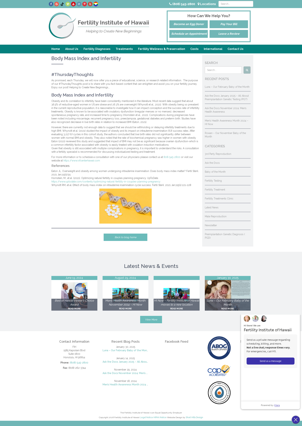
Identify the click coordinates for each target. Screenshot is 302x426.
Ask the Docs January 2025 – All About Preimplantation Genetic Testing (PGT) (126, 361)
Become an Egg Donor (189, 24)
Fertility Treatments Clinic (219, 198)
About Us (71, 49)
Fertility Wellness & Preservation (161, 49)
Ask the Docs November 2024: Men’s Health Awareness (126, 373)
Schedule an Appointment (189, 33)
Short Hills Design (194, 417)
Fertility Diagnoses (97, 49)
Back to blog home (125, 237)
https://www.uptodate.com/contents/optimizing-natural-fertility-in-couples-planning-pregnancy (105, 181)
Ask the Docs (212, 162)
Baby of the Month (215, 171)
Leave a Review (228, 33)
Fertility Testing (213, 180)
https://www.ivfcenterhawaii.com (81, 160)
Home (55, 49)
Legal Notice (146, 417)
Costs (194, 49)
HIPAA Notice (160, 417)
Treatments (124, 49)
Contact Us (235, 49)
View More (151, 319)
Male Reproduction (215, 216)
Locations (207, 4)
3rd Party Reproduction (218, 154)
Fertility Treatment (215, 189)
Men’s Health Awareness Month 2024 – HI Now (126, 384)
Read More (74, 308)
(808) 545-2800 (183, 4)
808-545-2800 (172, 157)
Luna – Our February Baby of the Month (227, 86)
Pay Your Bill (228, 24)
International (213, 49)
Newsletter (211, 225)
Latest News (211, 207)
